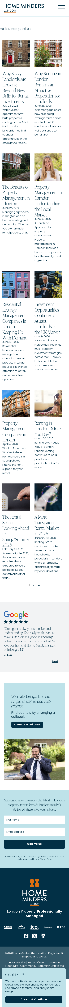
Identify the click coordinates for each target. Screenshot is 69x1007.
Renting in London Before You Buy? (47, 428)
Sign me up (34, 844)
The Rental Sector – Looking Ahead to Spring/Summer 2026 (16, 531)
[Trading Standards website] (21, 927)
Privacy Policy (17, 963)
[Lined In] (43, 936)
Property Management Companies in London (14, 431)
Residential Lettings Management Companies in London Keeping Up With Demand (14, 321)
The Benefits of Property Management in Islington (16, 195)
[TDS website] (61, 927)
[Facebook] (26, 936)
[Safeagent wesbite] (48, 927)
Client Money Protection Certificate (42, 966)
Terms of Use (36, 963)
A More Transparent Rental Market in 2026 (46, 525)
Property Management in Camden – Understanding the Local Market (48, 201)
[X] (34, 936)
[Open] (61, 8)
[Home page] (24, 8)
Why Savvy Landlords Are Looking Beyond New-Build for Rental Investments (15, 87)
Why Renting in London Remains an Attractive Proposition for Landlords (47, 87)
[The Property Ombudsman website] (8, 927)
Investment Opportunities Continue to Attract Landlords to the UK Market (47, 318)
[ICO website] (34, 927)
